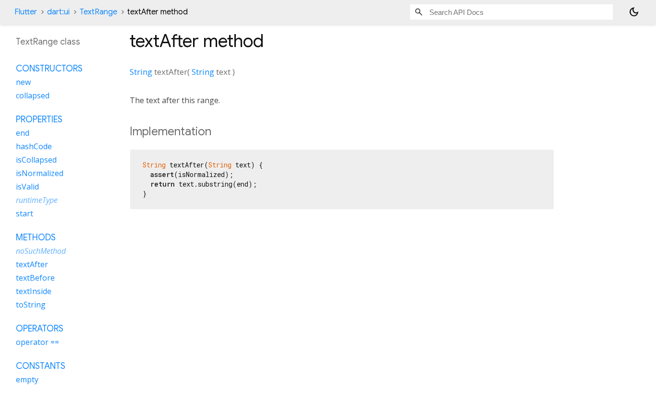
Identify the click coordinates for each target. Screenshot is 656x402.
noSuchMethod (41, 251)
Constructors (49, 68)
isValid (27, 186)
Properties (39, 119)
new (23, 82)
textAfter (32, 264)
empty (27, 379)
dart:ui (58, 12)
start (24, 213)
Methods (36, 237)
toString (31, 304)
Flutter (25, 12)
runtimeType (37, 200)
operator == (37, 342)
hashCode (34, 146)
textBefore (35, 277)
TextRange (98, 12)
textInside (33, 291)
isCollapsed (36, 159)
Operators (39, 328)
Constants (40, 366)
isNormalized (39, 173)
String (141, 71)
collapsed (32, 95)
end (22, 133)
